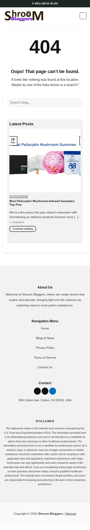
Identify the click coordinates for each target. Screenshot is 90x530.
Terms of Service (45, 357)
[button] (75, 16)
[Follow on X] (37, 391)
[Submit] (78, 102)
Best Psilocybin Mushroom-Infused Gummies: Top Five (42, 203)
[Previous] (16, 184)
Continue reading (23, 228)
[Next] (74, 184)
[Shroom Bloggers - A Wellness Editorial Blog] (24, 16)
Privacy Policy (45, 347)
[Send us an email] (45, 391)
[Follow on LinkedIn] (52, 391)
